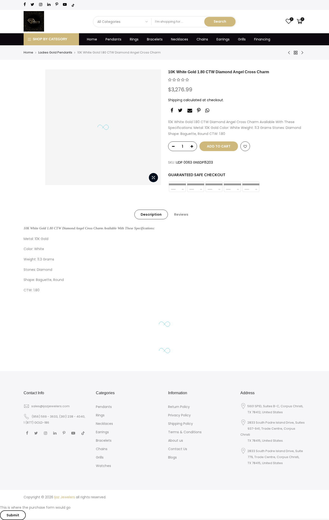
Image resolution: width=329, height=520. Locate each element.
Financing (262, 39)
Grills (242, 39)
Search (220, 21)
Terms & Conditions (185, 432)
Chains (202, 39)
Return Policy (179, 406)
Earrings (223, 39)
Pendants (113, 39)
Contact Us (177, 449)
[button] (178, 79)
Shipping (175, 100)
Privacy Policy (179, 415)
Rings (134, 39)
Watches (103, 465)
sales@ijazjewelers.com (50, 406)
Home (92, 39)
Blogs (172, 457)
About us (175, 440)
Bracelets (155, 39)
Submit (13, 515)
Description (151, 214)
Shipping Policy (180, 423)
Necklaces (179, 39)
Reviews (181, 214)
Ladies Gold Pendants (55, 52)
